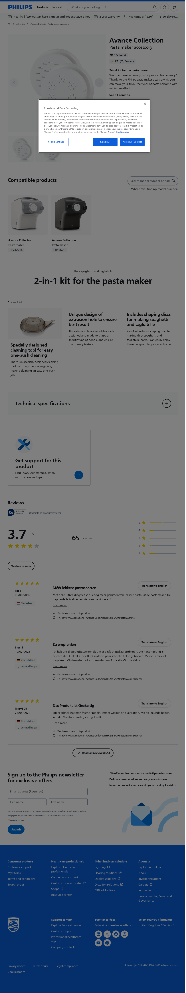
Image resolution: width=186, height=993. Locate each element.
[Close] (145, 104)
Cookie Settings (56, 142)
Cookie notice (122, 132)
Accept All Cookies (132, 142)
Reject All (105, 142)
